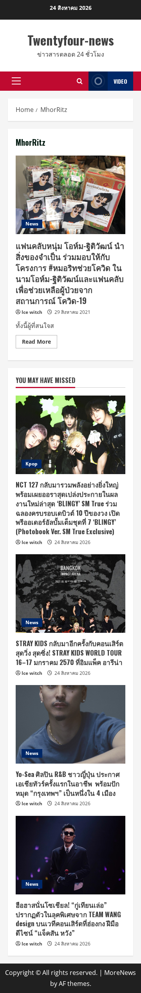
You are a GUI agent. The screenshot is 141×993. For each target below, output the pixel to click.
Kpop (31, 463)
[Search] (80, 81)
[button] (16, 81)
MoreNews (120, 972)
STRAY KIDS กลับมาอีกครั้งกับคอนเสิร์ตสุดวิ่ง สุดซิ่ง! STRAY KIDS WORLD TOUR (69, 652)
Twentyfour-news (70, 40)
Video (120, 81)
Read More (39, 342)
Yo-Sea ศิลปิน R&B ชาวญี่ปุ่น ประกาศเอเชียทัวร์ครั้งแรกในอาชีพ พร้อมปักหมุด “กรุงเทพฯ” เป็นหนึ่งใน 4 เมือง (68, 783)
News (31, 223)
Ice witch (32, 312)
